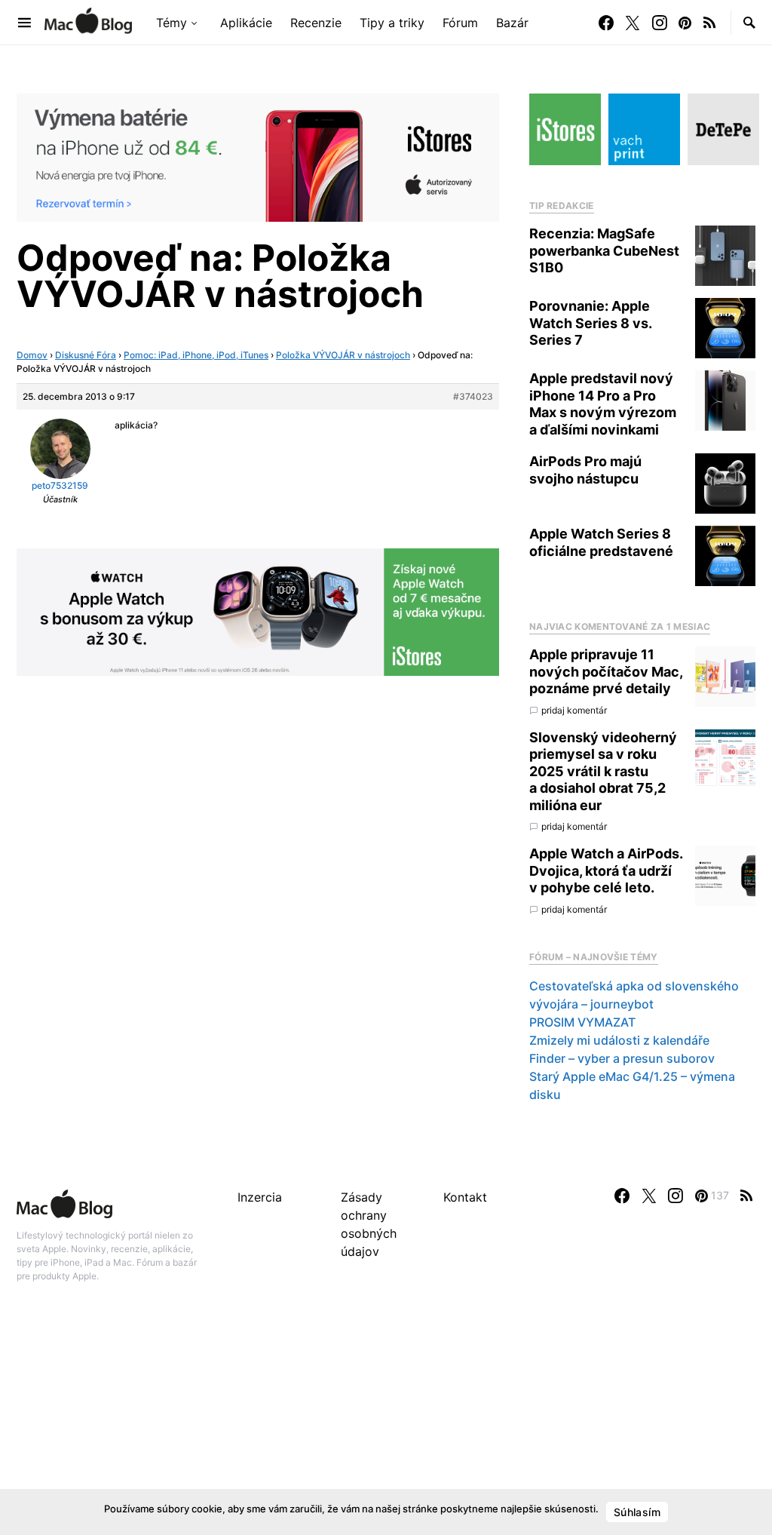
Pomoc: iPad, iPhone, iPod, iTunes (196, 355)
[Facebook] (606, 22)
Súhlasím (637, 1512)
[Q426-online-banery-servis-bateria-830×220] (258, 156)
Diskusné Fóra (85, 355)
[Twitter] (632, 22)
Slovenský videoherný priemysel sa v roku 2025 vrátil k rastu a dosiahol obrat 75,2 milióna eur (603, 771)
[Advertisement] (386, 1424)
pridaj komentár (574, 710)
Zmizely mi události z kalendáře (619, 1040)
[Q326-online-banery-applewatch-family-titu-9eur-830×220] (258, 611)
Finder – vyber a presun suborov (622, 1058)
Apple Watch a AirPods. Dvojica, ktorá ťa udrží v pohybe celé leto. (605, 870)
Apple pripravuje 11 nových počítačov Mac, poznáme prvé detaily (605, 671)
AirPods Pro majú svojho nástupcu (585, 470)
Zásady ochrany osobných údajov (369, 1224)
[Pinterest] (685, 22)
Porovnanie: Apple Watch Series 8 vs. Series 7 (590, 323)
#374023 (473, 396)
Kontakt (465, 1197)
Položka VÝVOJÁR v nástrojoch (343, 355)
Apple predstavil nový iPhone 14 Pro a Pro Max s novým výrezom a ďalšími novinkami (602, 403)
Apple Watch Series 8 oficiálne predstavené (601, 542)
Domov (32, 355)
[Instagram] (659, 22)
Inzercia (259, 1197)
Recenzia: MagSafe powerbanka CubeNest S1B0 (604, 250)
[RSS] (709, 22)
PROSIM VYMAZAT (582, 1022)
